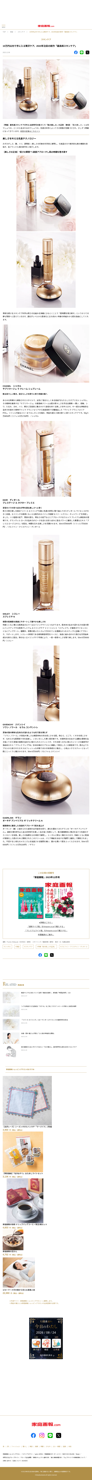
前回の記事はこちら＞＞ (30, 131)
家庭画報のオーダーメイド (53, 1454)
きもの (48, 1446)
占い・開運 (56, 1446)
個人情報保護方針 (56, 1457)
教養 (42, 1446)
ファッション (15, 1446)
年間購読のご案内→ (46, 935)
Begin (78, 1454)
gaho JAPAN (39, 1454)
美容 (11, 32)
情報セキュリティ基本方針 (41, 1457)
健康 (36, 1446)
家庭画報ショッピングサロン (11, 1454)
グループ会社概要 (26, 1457)
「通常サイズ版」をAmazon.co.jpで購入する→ (46, 927)
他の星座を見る (46, 1355)
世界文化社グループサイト (11, 1457)
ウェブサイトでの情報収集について (74, 1457)
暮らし (25, 1446)
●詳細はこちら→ (46, 922)
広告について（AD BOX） (20, 1461)
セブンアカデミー (27, 1454)
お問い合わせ (7, 1461)
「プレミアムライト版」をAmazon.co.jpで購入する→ (46, 931)
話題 (64, 1446)
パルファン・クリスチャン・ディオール (74, 947)
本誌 (69, 1446)
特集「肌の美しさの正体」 (47, 947)
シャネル (8, 947)
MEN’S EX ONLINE (68, 1454)
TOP (4, 32)
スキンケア (21, 32)
